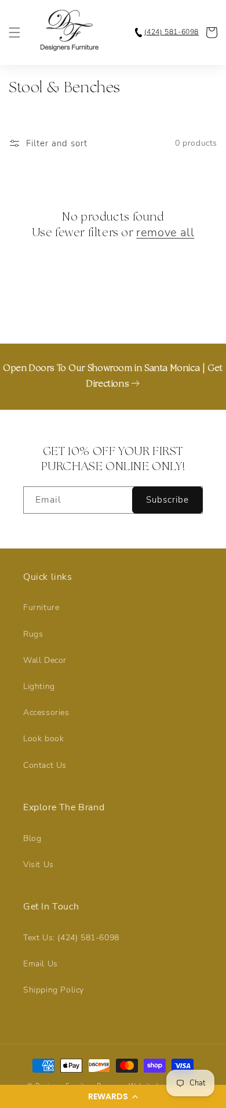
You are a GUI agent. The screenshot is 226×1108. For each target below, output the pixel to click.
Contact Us (45, 765)
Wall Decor (45, 660)
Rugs (33, 634)
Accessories (46, 712)
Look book (43, 738)
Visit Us (38, 864)
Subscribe (167, 500)
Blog (32, 838)
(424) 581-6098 (171, 32)
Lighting (39, 686)
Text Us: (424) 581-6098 (71, 937)
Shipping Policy (53, 989)
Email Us (40, 963)
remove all (165, 232)
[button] (113, 1096)
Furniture (41, 607)
